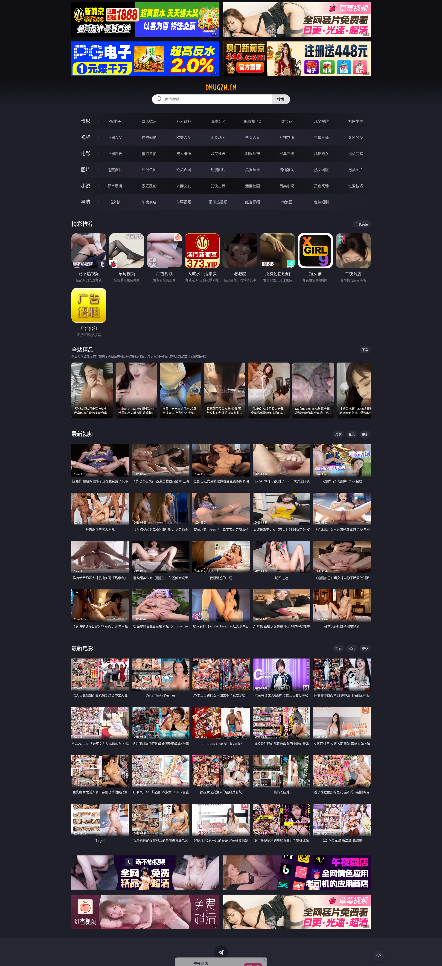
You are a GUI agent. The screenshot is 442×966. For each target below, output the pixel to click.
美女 (338, 434)
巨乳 (352, 434)
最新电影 (82, 648)
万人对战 (183, 121)
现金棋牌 (321, 121)
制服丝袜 (252, 153)
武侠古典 (218, 185)
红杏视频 (252, 202)
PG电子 (115, 121)
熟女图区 (321, 169)
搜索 (281, 99)
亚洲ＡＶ (115, 137)
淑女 (352, 648)
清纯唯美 (286, 169)
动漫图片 (218, 169)
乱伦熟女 (321, 153)
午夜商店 (149, 202)
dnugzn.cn (221, 87)
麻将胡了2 (252, 121)
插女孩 (114, 202)
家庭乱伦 (149, 185)
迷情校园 (252, 185)
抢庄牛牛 (355, 121)
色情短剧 (321, 202)
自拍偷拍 (149, 137)
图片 (85, 170)
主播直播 (321, 137)
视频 (85, 137)
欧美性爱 (218, 153)
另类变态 (355, 153)
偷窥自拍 (115, 169)
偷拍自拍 (149, 153)
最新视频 (82, 434)
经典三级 (286, 153)
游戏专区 (218, 121)
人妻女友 (183, 185)
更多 (365, 434)
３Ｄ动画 (218, 137)
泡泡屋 (286, 202)
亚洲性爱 (115, 153)
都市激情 (115, 185)
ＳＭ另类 (355, 137)
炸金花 (286, 121)
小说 (85, 186)
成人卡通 (183, 153)
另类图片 (355, 169)
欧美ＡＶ (183, 137)
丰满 (338, 648)
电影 (85, 153)
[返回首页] (378, 955)
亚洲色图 (149, 169)
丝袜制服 (286, 137)
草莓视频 (183, 202)
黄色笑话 (321, 185)
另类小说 (286, 185)
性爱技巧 (355, 185)
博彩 (85, 121)
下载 (365, 350)
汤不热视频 (218, 202)
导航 (85, 202)
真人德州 (149, 121)
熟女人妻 (252, 137)
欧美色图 (183, 169)
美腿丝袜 (252, 169)
